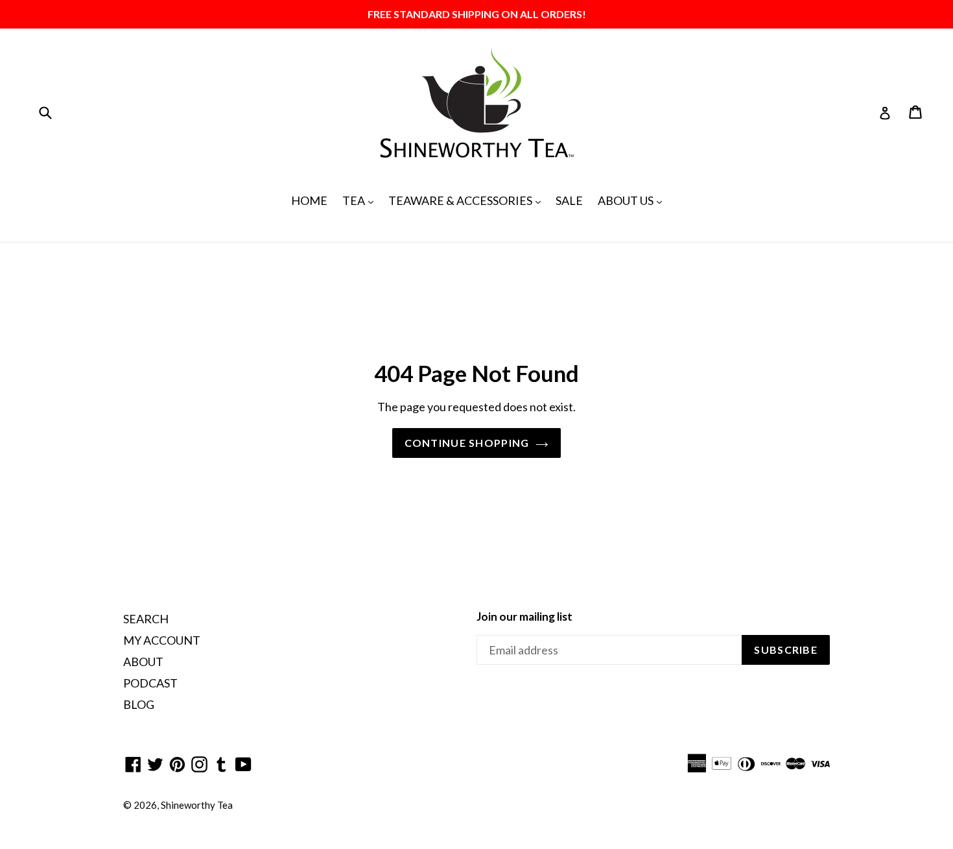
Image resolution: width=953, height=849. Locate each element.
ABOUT (143, 661)
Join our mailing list (524, 616)
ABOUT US (633, 200)
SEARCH (146, 619)
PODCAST (150, 683)
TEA (361, 200)
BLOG (138, 704)
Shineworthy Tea (197, 805)
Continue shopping (467, 442)
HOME (309, 200)
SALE (569, 200)
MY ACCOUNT (161, 640)
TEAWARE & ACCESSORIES (467, 200)
